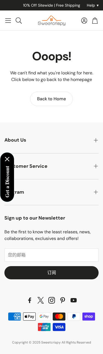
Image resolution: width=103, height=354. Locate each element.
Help (93, 5)
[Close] (7, 159)
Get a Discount (7, 181)
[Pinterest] (62, 300)
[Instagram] (51, 300)
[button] (8, 20)
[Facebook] (29, 300)
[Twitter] (40, 300)
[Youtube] (73, 300)
